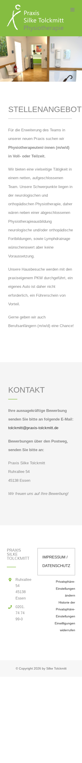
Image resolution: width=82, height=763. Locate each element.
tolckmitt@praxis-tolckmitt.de (33, 428)
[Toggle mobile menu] (72, 9)
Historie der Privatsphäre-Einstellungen (65, 609)
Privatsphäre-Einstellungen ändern (65, 588)
